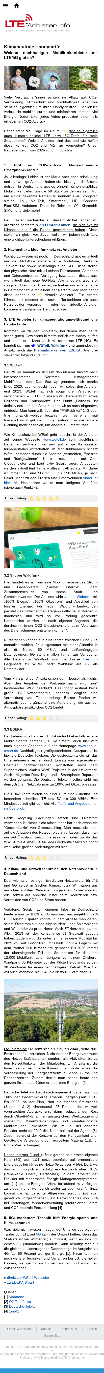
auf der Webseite (78, 597)
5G (38, 1234)
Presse (92, 1329)
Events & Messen (19, 1329)
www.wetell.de (54, 439)
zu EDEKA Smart (20, 1282)
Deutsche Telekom (24, 1306)
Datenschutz (52, 1335)
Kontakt (46, 1329)
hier (86, 659)
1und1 (14, 1311)
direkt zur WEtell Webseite (28, 1278)
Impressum (69, 1329)
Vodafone (16, 1297)
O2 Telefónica (20, 1302)
